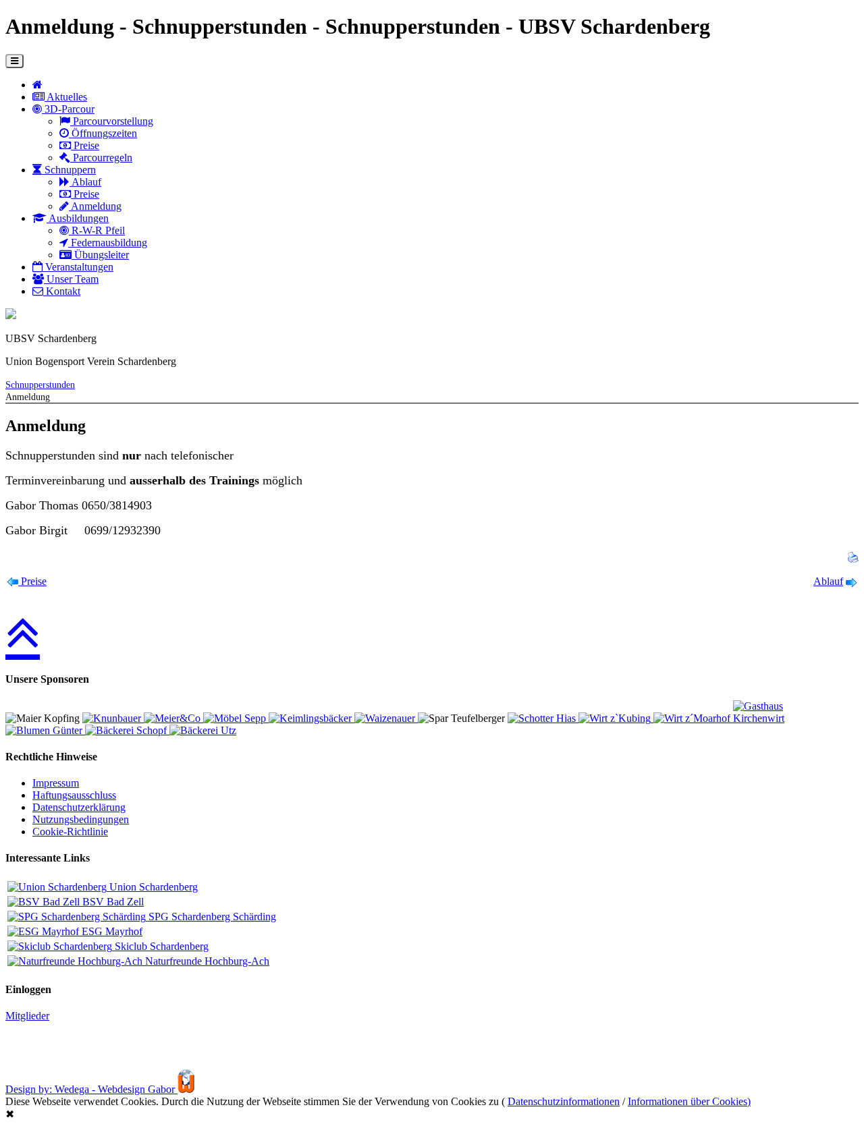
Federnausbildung (107, 242)
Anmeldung (95, 206)
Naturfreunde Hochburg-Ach (205, 961)
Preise (85, 145)
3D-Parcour (68, 109)
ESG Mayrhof (110, 931)
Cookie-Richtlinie (70, 831)
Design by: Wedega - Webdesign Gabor (91, 1089)
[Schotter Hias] (543, 718)
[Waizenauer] (386, 718)
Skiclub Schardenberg (160, 946)
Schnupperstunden (40, 384)
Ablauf (85, 182)
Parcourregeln (101, 157)
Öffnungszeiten (103, 133)
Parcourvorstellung (111, 121)
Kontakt (61, 291)
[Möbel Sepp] (236, 718)
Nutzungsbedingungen (80, 819)
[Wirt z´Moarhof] (693, 718)
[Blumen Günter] (45, 730)
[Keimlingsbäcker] (311, 718)
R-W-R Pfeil (97, 230)
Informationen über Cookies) (689, 1101)
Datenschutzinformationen (564, 1101)
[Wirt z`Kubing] (615, 718)
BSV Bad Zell (112, 901)
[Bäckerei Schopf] (127, 730)
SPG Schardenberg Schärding (211, 916)
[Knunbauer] (113, 718)
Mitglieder (27, 1015)
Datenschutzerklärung (79, 807)
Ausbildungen (78, 218)
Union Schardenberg (152, 887)
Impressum (55, 783)
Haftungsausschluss (74, 795)
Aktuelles (66, 97)
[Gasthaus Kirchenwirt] (783, 718)
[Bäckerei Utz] (202, 730)
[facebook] (10, 315)
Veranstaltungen (78, 267)
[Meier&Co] (173, 718)
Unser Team (71, 279)
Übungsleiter (100, 254)
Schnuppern (69, 169)
